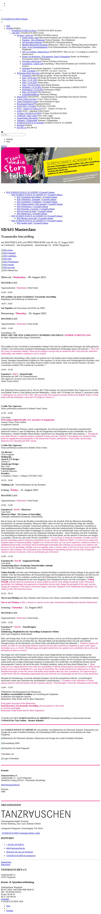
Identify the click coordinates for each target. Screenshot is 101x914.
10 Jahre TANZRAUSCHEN (29, 113)
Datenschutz (6, 862)
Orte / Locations (29, 71)
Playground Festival (25, 104)
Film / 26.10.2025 (29, 92)
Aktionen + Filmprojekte (27, 120)
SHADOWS (22, 97)
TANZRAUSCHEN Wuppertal (14, 10)
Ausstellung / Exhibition (31, 202)
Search (4, 146)
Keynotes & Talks (28, 211)
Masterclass (26, 214)
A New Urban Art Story (27, 99)
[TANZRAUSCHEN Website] (14, 19)
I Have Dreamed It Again (27, 101)
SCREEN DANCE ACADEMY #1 (31, 221)
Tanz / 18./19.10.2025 (31, 85)
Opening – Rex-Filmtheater (33, 40)
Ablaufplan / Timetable (30, 199)
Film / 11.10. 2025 (29, 80)
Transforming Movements (27, 118)
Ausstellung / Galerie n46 (32, 64)
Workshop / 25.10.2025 (32, 87)
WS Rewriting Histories (32, 42)
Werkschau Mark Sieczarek (28, 73)
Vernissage (26, 75)
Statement (26, 68)
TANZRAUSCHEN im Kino (24, 30)
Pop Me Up (22, 127)
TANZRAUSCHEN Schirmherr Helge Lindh (20, 833)
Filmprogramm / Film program (33, 204)
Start (8, 26)
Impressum (5, 864)
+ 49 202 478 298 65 (15, 844)
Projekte (9, 28)
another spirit (26, 223)
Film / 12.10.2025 (29, 82)
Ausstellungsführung (30, 94)
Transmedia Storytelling (31, 197)
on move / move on (25, 35)
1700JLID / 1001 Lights (27, 116)
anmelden (5, 899)
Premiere (20, 125)
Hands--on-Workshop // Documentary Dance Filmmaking (46, 56)
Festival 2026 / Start (30, 38)
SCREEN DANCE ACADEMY (30, 123)
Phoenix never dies (29, 218)
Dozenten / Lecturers (30, 209)
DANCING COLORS (26, 106)
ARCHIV (16, 33)
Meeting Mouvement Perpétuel (35, 45)
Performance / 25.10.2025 (33, 90)
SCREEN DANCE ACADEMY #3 (31, 195)
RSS (8, 192)
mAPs (19, 111)
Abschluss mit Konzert (31, 61)
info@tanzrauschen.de (10, 785)
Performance (26, 206)
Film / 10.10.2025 (29, 78)
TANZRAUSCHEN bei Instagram (20, 855)
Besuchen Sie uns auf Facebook (19, 852)
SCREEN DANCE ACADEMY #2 (31, 216)
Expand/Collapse (47, 192)
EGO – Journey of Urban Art (29, 108)
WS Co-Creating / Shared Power (35, 52)
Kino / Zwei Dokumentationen (35, 47)
